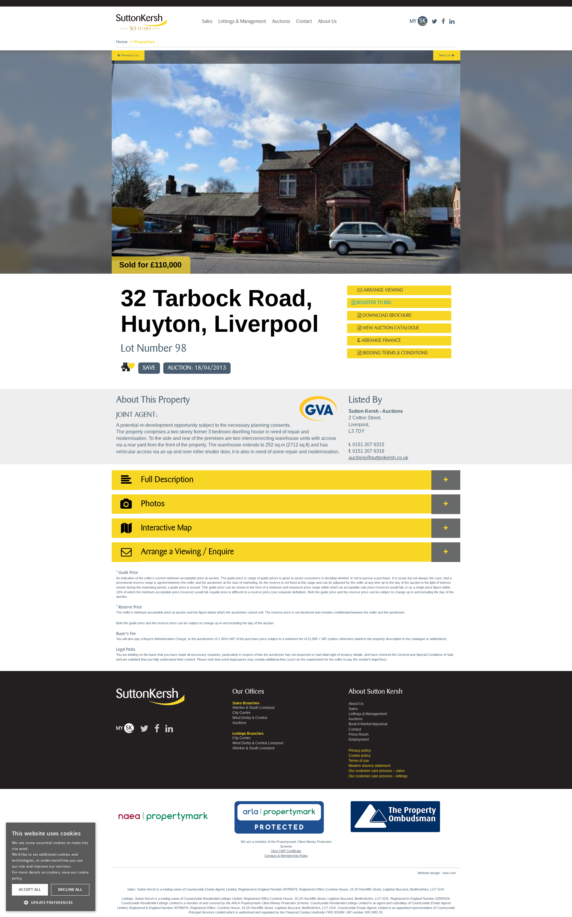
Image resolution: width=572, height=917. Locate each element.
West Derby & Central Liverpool (257, 743)
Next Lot (445, 55)
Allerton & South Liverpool (253, 708)
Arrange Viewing (382, 290)
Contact (304, 21)
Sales (207, 21)
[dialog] (50, 867)
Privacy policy (360, 750)
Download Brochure (386, 315)
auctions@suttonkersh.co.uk (378, 457)
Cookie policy (360, 755)
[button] (50, 902)
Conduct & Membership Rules (286, 855)
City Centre (241, 713)
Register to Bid (373, 303)
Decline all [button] (70, 889)
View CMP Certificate (286, 851)
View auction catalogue (390, 328)
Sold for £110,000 (150, 264)
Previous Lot (129, 55)
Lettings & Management (242, 21)
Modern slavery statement (369, 766)
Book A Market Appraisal (368, 724)
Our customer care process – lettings (378, 776)
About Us (327, 21)
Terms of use (359, 761)
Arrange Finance (380, 340)
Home (122, 41)
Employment (359, 739)
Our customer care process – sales (377, 771)
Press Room (359, 734)
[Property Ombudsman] (395, 813)
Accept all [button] (30, 889)
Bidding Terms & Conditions (394, 353)
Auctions (281, 21)
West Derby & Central (249, 718)
